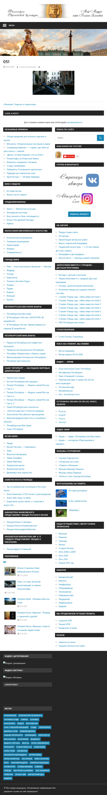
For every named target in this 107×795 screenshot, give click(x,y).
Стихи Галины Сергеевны (71, 336)
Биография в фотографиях (71, 254)
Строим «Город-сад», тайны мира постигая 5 (80, 311)
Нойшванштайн (66, 595)
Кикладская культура (17, 212)
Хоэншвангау (65, 591)
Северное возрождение (18, 241)
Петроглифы (35, 755)
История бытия (14, 191)
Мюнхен (62, 580)
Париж (10, 288)
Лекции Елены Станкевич (19, 522)
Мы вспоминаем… (67, 351)
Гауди (33, 727)
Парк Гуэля (9, 751)
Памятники (39, 747)
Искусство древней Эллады (20, 220)
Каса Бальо (9, 739)
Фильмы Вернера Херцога (71, 469)
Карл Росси (44, 735)
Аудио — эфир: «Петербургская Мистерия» (80, 436)
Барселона (12, 277)
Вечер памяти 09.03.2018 (71, 354)
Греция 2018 (64, 624)
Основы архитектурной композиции (76, 285)
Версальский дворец (17, 454)
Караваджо (30, 735)
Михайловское (66, 390)
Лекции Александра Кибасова (21, 529)
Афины (10, 223)
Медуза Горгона (12, 743)
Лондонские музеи (15, 465)
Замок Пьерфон (14, 458)
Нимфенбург (65, 584)
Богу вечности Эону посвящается (23, 216)
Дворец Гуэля (10, 731)
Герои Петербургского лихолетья (22, 407)
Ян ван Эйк (20, 774)
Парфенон (22, 751)
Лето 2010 (63, 555)
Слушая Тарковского (69, 458)
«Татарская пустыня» (69, 461)
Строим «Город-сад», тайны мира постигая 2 (80, 300)
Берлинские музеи (15, 469)
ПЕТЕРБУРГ (9, 747)
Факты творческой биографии (73, 243)
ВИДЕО (21, 723)
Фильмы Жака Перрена (70, 472)
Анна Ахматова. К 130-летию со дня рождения (29, 494)
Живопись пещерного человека (22, 162)
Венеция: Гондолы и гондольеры (20, 104)
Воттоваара (32, 723)
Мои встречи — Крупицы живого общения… (80, 258)
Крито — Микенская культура (21, 209)
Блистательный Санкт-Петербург (75, 368)
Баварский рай (66, 577)
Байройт (63, 606)
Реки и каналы (42, 759)
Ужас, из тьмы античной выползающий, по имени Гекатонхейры (29, 585)
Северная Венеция (39, 763)
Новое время (13, 245)
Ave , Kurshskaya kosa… (70, 394)
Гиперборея (44, 727)
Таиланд (63, 541)
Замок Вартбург (14, 461)
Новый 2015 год (66, 563)
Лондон (10, 285)
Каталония (23, 739)
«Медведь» (74, 510)
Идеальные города (16, 377)
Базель (10, 299)
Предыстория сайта (68, 232)
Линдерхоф (64, 599)
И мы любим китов (78, 501)
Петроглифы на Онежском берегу (23, 158)
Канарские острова (68, 628)
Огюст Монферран (40, 743)
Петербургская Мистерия (19, 313)
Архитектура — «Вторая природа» (23, 176)
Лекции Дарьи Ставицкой (19, 549)
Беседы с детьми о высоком (72, 275)
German (62, 422)
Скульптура (9, 767)
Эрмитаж (8, 774)
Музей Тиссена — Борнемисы (21, 447)
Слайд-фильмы (25, 767)
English (62, 415)
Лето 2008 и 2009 (67, 552)
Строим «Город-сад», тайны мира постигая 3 (80, 304)
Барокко (34, 719)
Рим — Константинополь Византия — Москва (29, 266)
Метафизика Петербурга (70, 372)
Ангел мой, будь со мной (18, 497)
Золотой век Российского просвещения (25, 414)
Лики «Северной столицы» (71, 376)
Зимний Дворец (27, 731)
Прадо (10, 443)
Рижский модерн (19, 763)
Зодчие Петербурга (13, 735)
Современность (14, 252)
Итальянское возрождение (19, 237)
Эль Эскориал (42, 770)
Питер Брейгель (12, 759)
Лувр (9, 450)
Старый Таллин (66, 548)
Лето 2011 (63, 559)
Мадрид (10, 270)
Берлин (10, 292)
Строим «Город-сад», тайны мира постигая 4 (80, 307)
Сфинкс (38, 767)
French (62, 418)
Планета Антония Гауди (18, 281)
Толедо (10, 274)
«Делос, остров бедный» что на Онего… (26, 154)
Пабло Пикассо (24, 747)
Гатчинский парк (66, 387)
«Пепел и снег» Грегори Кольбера (75, 476)
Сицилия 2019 (65, 620)
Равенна (63, 537)
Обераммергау (66, 588)
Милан (62, 544)
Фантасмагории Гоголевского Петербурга (26, 357)
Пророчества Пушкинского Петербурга (25, 350)
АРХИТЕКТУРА (10, 715)
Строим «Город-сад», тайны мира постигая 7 (80, 318)
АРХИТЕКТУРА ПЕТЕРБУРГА (30, 715)
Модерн (10, 248)
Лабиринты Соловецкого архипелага (24, 169)
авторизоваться (74, 122)
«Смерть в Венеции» (68, 465)
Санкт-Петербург (15, 429)
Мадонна (35, 739)
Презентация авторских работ (73, 239)
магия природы (36, 774)
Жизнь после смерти (17, 194)
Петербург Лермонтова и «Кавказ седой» (26, 353)
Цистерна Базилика (23, 770)
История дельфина (78, 490)
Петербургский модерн (15, 755)
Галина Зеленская (28, 67)
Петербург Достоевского (18, 361)
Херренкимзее (65, 602)
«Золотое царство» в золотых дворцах (25, 410)
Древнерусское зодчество (19, 472)
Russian (62, 411)
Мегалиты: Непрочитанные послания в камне (28, 144)
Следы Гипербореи (16, 165)
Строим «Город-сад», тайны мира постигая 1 (80, 296)
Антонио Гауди (11, 719)
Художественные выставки (72, 645)
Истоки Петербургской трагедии (22, 381)
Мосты (25, 743)
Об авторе (64, 236)
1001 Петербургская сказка (71, 322)
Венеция (11, 296)
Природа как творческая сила (21, 173)
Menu (12, 25)
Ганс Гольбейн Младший (16, 727)
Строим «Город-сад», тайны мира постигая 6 (80, 315)
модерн (8, 778)
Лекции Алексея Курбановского (22, 525)
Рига (6, 763)
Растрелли (27, 759)
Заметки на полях (67, 642)
